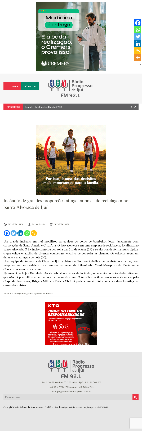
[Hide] (140, 64)
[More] (137, 57)
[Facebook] (7, 233)
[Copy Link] (34, 233)
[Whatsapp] (27, 233)
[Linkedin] (20, 233)
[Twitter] (14, 233)
